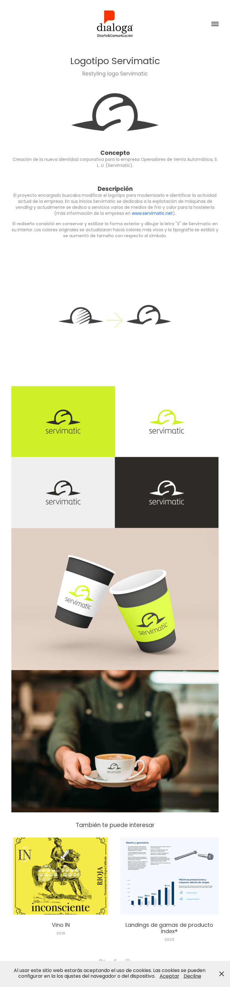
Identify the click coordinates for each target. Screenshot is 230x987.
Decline (192, 976)
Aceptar (169, 976)
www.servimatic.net (152, 213)
